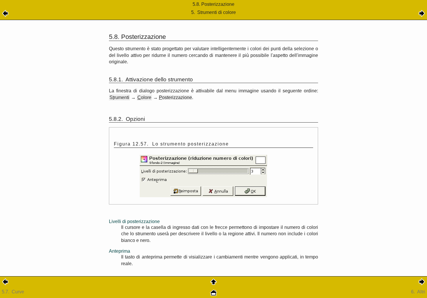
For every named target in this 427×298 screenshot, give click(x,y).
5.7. (13, 291)
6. (418, 291)
